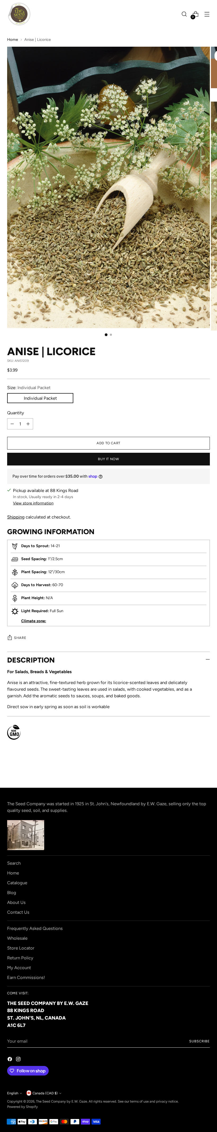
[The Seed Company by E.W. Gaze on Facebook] (10, 1060)
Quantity (15, 412)
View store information (33, 503)
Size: (29, 387)
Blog (11, 892)
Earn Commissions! (26, 977)
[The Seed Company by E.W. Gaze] (19, 14)
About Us (16, 902)
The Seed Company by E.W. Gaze (61, 1101)
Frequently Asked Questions (35, 928)
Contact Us (18, 912)
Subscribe (199, 1041)
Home (12, 39)
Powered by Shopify (22, 1107)
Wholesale (17, 938)
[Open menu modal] (207, 14)
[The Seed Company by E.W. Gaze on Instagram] (19, 1060)
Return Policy (20, 957)
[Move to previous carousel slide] (193, 769)
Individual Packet (40, 398)
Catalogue (17, 882)
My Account (19, 967)
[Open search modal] (184, 14)
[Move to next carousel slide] (205, 769)
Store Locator (20, 948)
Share (20, 638)
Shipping (16, 517)
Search (14, 863)
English (12, 1093)
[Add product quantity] (28, 424)
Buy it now (108, 459)
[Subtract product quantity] (12, 424)
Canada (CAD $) (45, 1093)
